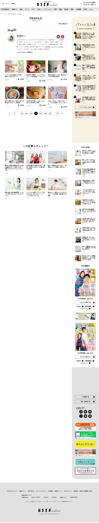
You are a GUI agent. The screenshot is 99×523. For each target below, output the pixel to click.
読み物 (66, 9)
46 (31, 113)
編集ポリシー (23, 491)
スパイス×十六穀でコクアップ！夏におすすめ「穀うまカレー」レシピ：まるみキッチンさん (35, 194)
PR (6, 172)
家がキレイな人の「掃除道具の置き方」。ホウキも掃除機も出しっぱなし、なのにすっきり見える (88, 257)
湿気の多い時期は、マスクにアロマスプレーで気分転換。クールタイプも (35, 76)
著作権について (58, 491)
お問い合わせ (31, 491)
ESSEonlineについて (12, 491)
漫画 (72, 9)
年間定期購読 (88, 306)
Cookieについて (68, 491)
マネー (33, 9)
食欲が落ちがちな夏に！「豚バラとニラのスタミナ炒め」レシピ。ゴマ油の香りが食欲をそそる (88, 201)
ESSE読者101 (5, 9)
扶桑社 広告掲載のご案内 (86, 491)
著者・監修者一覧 (63, 23)
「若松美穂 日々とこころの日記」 (54, 46)
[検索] (94, 117)
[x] (81, 416)
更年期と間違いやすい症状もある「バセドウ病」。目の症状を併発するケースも (88, 229)
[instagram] (81, 412)
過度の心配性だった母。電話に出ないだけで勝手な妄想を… (57, 75)
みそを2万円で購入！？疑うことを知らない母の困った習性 (35, 101)
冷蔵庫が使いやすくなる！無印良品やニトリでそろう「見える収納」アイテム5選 (88, 239)
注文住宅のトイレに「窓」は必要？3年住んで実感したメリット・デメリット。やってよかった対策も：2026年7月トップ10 (89, 36)
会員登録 (13, 3)
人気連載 (78, 9)
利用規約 (51, 491)
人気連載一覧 (85, 397)
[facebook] (85, 412)
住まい (39, 9)
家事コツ (14, 9)
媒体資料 (76, 491)
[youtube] (85, 416)
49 (45, 113)
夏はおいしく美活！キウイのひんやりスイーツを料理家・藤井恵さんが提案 (57, 194)
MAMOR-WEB (73, 497)
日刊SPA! (54, 497)
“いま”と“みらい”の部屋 (24, 52)
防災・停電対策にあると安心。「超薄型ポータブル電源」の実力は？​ (57, 166)
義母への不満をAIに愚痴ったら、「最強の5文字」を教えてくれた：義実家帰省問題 (88, 67)
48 (41, 113)
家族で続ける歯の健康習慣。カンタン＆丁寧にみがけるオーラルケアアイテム (14, 194)
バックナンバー (84, 308)
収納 (21, 9)
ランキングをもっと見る (85, 107)
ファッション (48, 9)
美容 (55, 9)
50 (50, 113)
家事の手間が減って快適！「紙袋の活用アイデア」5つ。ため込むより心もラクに (88, 46)
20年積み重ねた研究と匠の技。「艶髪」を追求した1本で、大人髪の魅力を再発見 (35, 167)
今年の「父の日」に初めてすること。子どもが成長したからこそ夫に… (56, 102)
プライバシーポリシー (41, 491)
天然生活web (25, 497)
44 (22, 113)
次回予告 (78, 306)
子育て (85, 9)
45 (26, 113)
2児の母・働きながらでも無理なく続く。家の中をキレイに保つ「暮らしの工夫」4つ (88, 220)
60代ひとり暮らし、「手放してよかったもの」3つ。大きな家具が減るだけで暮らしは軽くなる (89, 77)
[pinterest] (90, 416)
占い (91, 9)
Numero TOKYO (36, 497)
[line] (90, 412)
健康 (60, 9)
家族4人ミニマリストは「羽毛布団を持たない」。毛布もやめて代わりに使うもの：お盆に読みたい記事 (88, 56)
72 (57, 113)
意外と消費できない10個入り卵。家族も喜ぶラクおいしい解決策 (14, 101)
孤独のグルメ (63, 497)
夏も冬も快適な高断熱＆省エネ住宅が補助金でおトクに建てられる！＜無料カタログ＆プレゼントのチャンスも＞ (14, 168)
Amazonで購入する (85, 302)
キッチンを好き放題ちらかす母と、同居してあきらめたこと (14, 75)
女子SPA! (46, 497)
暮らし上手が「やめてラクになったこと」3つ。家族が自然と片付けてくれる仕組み (88, 161)
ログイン (7, 3)
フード (27, 9)
